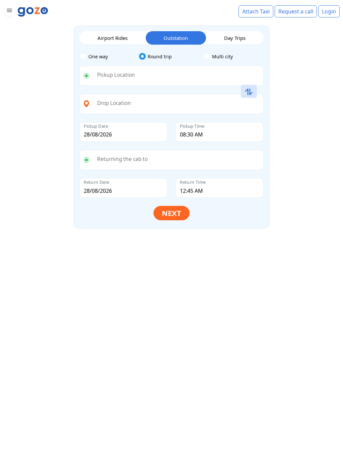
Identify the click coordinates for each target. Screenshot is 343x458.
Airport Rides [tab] (112, 38)
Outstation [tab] (175, 38)
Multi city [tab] (222, 56)
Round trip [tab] (160, 56)
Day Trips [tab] (235, 38)
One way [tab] (98, 56)
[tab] (109, 56)
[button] (8, 11)
